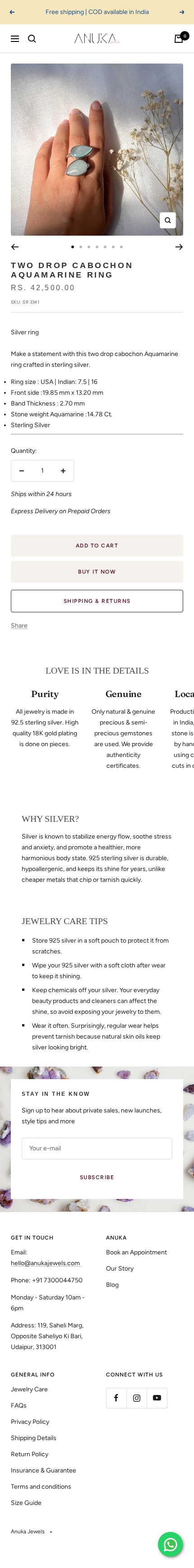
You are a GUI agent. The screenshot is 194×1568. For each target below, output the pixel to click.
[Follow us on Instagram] (136, 1398)
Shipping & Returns (97, 601)
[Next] (179, 247)
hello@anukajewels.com (45, 1263)
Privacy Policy (30, 1422)
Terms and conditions (41, 1487)
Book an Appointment (136, 1252)
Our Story (120, 1268)
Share (19, 625)
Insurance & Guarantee (43, 1470)
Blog (112, 1285)
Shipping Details (33, 1438)
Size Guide (26, 1503)
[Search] (32, 39)
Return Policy (29, 1454)
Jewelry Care (29, 1389)
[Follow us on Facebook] (116, 1398)
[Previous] (14, 247)
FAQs (19, 1405)
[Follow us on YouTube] (157, 1398)
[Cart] (178, 39)
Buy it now (97, 572)
